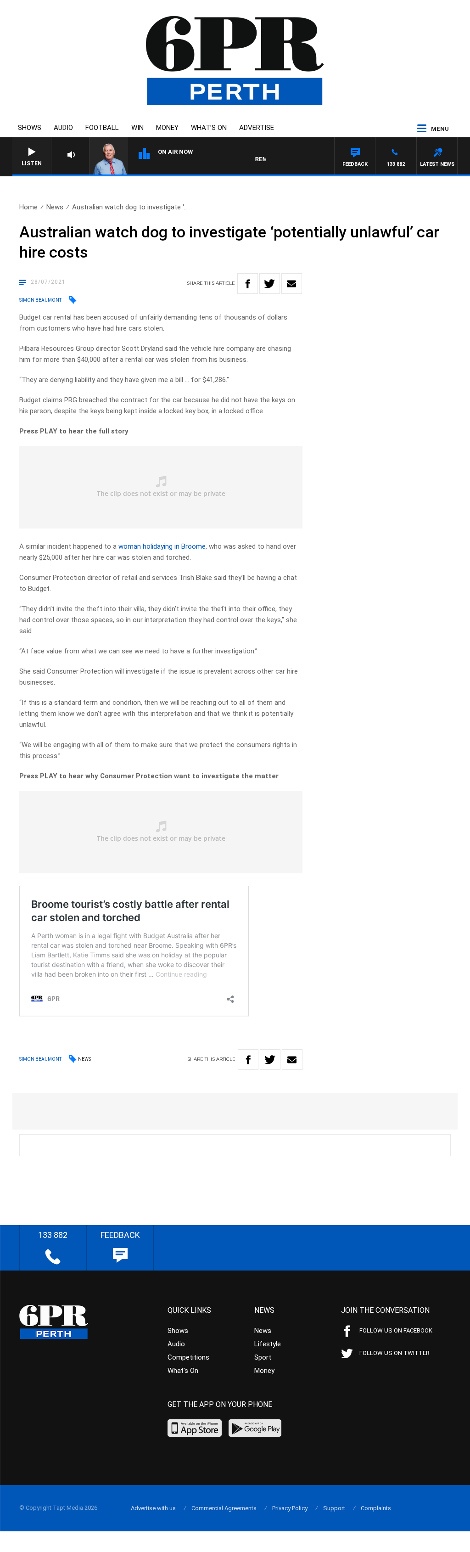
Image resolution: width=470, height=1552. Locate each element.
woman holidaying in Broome (162, 546)
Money (167, 128)
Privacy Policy (290, 1508)
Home (28, 207)
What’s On (209, 128)
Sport (262, 1357)
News (54, 207)
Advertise (256, 128)
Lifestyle (267, 1344)
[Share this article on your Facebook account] (247, 283)
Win (137, 128)
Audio (63, 128)
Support (334, 1508)
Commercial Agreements (224, 1508)
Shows (29, 128)
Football (102, 128)
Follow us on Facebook (395, 1330)
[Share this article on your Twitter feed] (269, 283)
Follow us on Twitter (394, 1353)
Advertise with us (153, 1508)
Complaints (376, 1508)
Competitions (188, 1357)
